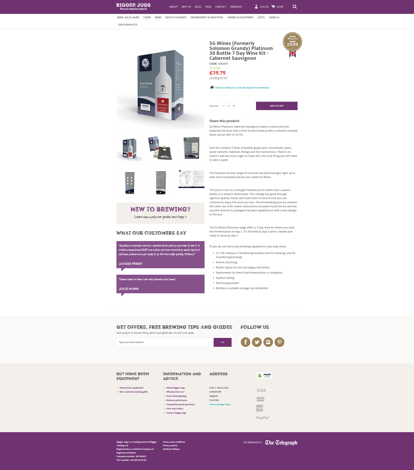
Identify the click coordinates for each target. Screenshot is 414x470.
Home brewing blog (176, 396)
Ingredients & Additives (207, 17)
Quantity (213, 106)
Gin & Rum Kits (127, 24)
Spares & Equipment (240, 17)
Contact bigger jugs (176, 412)
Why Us (186, 6)
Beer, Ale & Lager (128, 17)
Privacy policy (170, 445)
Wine (158, 17)
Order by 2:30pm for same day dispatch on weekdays (242, 87)
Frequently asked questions (180, 404)
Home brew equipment (131, 387)
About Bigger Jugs (175, 387)
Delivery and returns (176, 400)
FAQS (208, 6)
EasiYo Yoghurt (175, 17)
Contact (220, 6)
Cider (147, 17)
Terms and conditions (174, 442)
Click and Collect (174, 408)
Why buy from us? (175, 391)
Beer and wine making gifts (134, 391)
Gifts (261, 17)
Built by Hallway (171, 449)
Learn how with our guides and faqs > (160, 217)
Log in (264, 6)
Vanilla (274, 17)
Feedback (236, 6)
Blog (198, 6)
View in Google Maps (220, 404)
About (173, 6)
